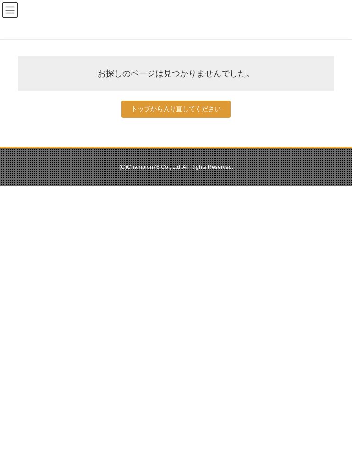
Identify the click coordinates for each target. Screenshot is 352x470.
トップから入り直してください (176, 108)
